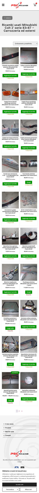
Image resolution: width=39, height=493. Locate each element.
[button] (19, 424)
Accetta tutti (19, 484)
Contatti (8, 435)
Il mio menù (9, 424)
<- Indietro (7, 18)
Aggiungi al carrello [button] (10, 75)
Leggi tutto (10, 328)
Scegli (29, 182)
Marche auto (9, 432)
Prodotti (8, 428)
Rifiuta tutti (28, 489)
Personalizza (10, 489)
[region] (19, 480)
